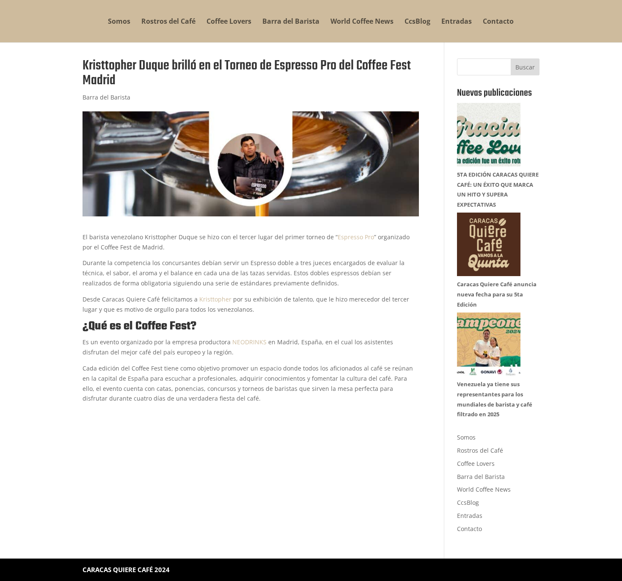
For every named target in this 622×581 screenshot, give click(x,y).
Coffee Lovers (228, 22)
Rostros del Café (168, 22)
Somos (119, 22)
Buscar (525, 67)
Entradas (456, 22)
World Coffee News (362, 22)
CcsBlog (417, 22)
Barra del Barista (290, 22)
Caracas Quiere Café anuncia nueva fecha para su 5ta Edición (497, 294)
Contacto (498, 22)
